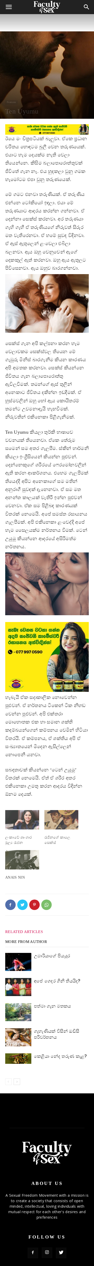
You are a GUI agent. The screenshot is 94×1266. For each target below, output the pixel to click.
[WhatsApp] (46, 905)
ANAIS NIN (15, 877)
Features (11, 102)
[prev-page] (8, 1081)
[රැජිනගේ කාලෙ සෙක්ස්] (61, 819)
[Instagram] (47, 1252)
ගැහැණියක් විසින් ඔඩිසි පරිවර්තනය (56, 1034)
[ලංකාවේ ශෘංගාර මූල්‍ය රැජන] (22, 819)
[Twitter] (22, 905)
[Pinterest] (34, 905)
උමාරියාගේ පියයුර (52, 956)
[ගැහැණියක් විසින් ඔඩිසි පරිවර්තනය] (18, 1037)
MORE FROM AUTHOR (26, 942)
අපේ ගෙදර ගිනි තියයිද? (57, 981)
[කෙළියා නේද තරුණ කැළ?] (18, 1058)
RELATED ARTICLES (24, 932)
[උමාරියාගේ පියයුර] (18, 962)
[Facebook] (10, 905)
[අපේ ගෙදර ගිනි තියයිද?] (18, 987)
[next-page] (17, 1081)
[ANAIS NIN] (22, 859)
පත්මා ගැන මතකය (52, 1006)
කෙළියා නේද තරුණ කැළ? (60, 1056)
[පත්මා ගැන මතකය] (18, 1012)
